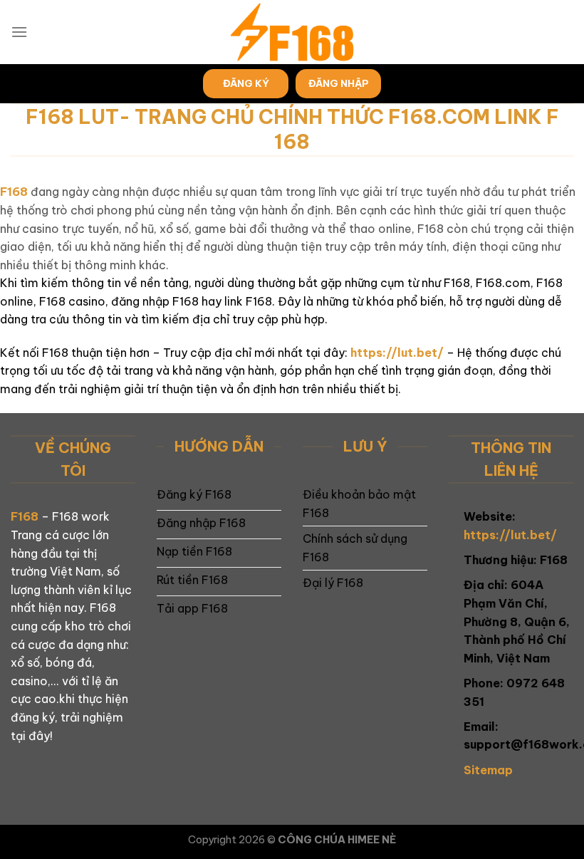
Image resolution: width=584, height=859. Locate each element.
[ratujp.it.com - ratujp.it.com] (292, 32)
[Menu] (19, 31)
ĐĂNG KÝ (246, 83)
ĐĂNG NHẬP (338, 83)
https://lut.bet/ (397, 352)
